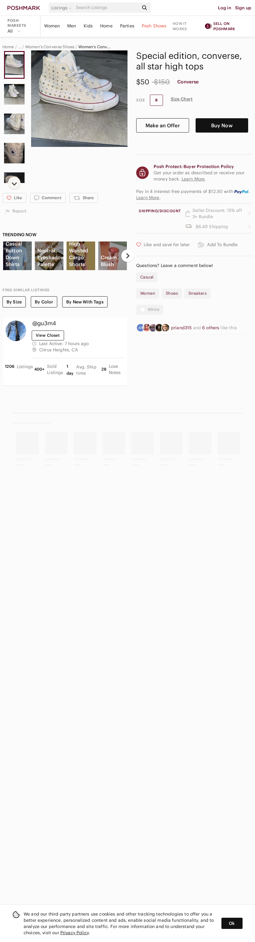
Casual (146, 277)
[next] (14, 183)
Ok (232, 923)
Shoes (172, 293)
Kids (88, 26)
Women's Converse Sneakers (95, 47)
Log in (224, 8)
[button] (62, 8)
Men (71, 26)
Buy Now (222, 125)
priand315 (182, 327)
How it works (180, 26)
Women (52, 26)
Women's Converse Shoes (49, 47)
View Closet (48, 335)
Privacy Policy (74, 932)
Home (106, 26)
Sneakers (197, 293)
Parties (127, 26)
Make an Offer (163, 125)
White (153, 309)
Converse (188, 82)
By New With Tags (84, 302)
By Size (14, 302)
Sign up (243, 8)
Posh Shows (154, 26)
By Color (44, 302)
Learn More (148, 197)
